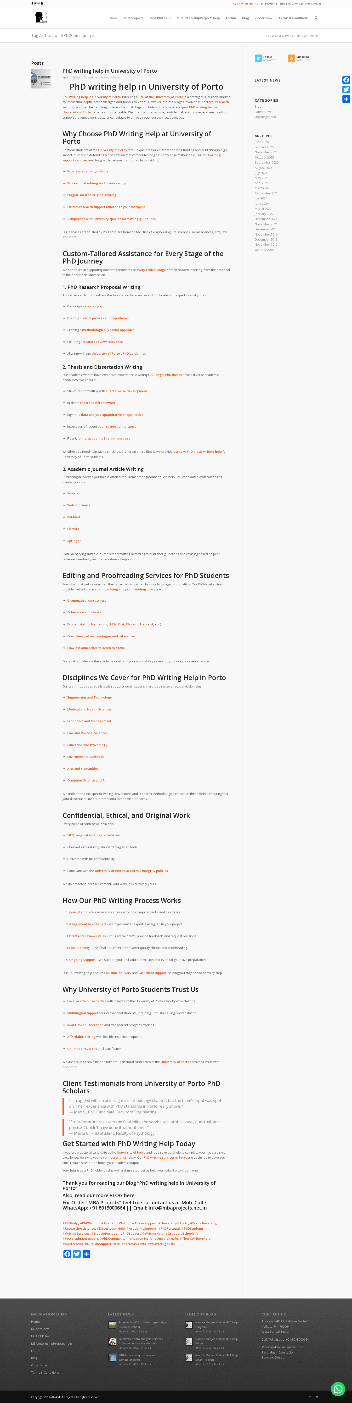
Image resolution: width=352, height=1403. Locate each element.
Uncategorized (265, 117)
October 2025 (264, 157)
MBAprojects (40, 1329)
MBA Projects (65, 1397)
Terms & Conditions (45, 1372)
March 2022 (263, 208)
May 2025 (261, 178)
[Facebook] (310, 1396)
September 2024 (266, 193)
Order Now (39, 1365)
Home (289, 35)
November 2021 (266, 224)
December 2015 (266, 239)
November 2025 (266, 152)
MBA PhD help (41, 1336)
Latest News (264, 112)
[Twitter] (317, 1396)
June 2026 (262, 142)
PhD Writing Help (132, 133)
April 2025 (262, 183)
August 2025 (263, 167)
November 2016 (266, 234)
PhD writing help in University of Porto (109, 70)
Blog (106, 77)
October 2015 (264, 250)
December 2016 (266, 229)
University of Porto (106, 97)
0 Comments (89, 77)
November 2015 (266, 244)
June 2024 (262, 203)
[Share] (346, 99)
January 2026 (264, 147)
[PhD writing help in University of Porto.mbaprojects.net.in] (41, 78)
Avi (118, 77)
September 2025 (266, 162)
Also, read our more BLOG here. (99, 1195)
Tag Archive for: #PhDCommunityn (62, 35)
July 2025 (261, 173)
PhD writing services (159, 1157)
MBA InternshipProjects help (51, 1343)
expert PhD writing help (196, 107)
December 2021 (266, 219)
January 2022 (264, 214)
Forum (35, 1350)
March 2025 (263, 188)
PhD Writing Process (126, 900)
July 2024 (261, 198)
